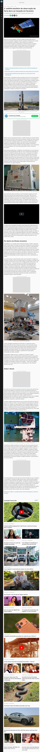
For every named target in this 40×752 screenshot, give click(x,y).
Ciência (12, 6)
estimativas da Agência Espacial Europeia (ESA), (21, 389)
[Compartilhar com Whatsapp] (10, 15)
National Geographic (27, 491)
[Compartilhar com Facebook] (12, 15)
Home (5, 6)
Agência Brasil (19, 491)
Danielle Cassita (9, 13)
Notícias (8, 6)
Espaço (15, 6)
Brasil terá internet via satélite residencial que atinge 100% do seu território (22, 71)
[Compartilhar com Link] (16, 15)
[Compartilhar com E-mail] (14, 15)
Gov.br (8, 491)
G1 (33, 491)
